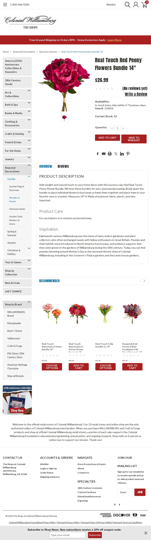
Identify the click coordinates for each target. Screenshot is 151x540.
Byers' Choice (14, 330)
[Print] (110, 154)
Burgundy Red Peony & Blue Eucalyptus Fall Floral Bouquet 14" (132, 347)
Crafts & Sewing (14, 133)
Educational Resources (89, 496)
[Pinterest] (128, 154)
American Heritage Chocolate (17, 366)
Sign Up (53, 468)
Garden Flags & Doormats (16, 188)
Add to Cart (78, 367)
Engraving (83, 500)
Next (144, 280)
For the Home (13, 150)
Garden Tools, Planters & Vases (16, 220)
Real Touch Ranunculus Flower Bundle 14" (52, 346)
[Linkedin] (122, 154)
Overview (45, 166)
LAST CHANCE (13, 291)
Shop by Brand (13, 304)
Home (6, 52)
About (81, 468)
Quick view (52, 313)
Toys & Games (13, 262)
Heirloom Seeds (17, 209)
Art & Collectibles (12, 94)
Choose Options (52, 367)
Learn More (115, 39)
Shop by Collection (11, 272)
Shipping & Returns (50, 476)
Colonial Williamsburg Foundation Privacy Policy (32, 522)
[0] (142, 4)
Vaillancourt (13, 338)
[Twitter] (116, 154)
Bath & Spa (11, 104)
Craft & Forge (14, 345)
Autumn (11, 242)
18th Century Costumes (90, 488)
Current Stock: (106, 116)
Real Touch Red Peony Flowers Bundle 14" (82, 52)
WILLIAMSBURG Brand (16, 314)
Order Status (46, 472)
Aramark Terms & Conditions (127, 522)
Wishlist (111, 4)
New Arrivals (12, 282)
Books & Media (13, 113)
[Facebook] (97, 154)
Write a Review (136, 94)
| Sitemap (52, 516)
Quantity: (101, 127)
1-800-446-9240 (19, 4)
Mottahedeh (14, 323)
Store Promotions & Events (92, 464)
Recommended (49, 280)
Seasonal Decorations (24, 52)
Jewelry (9, 159)
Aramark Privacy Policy (68, 522)
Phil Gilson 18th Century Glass (15, 355)
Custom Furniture (87, 492)
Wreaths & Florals (14, 199)
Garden (11, 178)
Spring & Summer (48, 52)
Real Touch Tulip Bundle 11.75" (104, 345)
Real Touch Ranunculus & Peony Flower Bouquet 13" (76, 347)
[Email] (104, 154)
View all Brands (15, 375)
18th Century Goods (13, 82)
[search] (127, 4)
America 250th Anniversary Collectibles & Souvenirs (13, 66)
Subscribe (95, 535)
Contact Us (83, 472)
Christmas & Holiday (13, 252)
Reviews (63, 166)
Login (43, 468)
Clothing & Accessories (12, 123)
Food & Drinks (13, 142)
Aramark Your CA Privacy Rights (96, 522)
